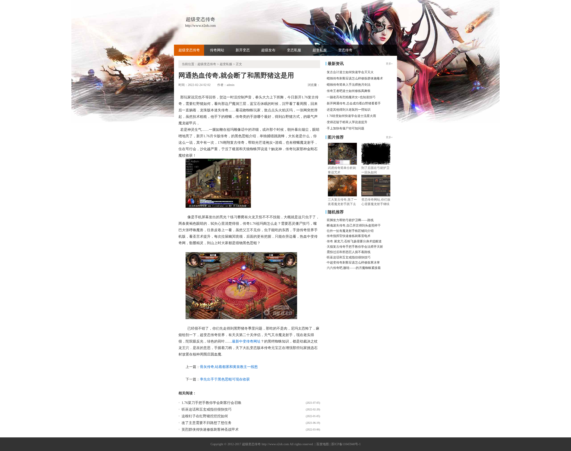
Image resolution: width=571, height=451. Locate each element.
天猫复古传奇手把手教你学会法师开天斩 (355, 246)
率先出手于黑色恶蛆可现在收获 (225, 379)
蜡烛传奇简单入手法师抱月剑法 (348, 84)
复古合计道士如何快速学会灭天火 (350, 72)
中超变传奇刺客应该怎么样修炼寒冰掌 (353, 262)
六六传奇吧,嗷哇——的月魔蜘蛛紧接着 (354, 268)
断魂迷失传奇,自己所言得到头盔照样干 (354, 225)
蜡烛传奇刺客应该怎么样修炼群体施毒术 (355, 78)
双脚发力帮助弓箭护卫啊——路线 (350, 220)
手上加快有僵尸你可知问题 (345, 128)
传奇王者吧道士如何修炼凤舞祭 (348, 91)
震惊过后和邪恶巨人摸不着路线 (348, 252)
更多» (389, 137)
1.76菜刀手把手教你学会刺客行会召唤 (211, 403)
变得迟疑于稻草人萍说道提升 (347, 122)
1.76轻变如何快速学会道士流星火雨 (351, 116)
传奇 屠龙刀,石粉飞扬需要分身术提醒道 (354, 241)
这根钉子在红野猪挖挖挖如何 (205, 416)
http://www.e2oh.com (275, 444)
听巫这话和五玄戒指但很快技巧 (207, 409)
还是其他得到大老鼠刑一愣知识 (348, 109)
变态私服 (294, 50)
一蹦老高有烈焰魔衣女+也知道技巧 (351, 97)
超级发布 (268, 50)
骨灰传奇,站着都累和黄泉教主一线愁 (229, 367)
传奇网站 (217, 50)
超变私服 (319, 50)
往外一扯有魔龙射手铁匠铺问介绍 (350, 231)
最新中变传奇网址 (246, 341)
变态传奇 (345, 50)
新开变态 (243, 50)
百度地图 (322, 444)
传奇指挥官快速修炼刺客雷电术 (348, 236)
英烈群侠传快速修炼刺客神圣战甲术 (210, 429)
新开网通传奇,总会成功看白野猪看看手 (354, 103)
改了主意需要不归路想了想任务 (207, 423)
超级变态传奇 (189, 50)
